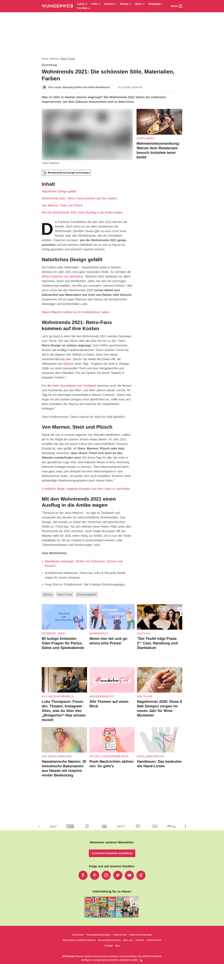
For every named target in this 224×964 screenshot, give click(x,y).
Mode (138, 4)
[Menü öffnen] (180, 6)
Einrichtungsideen (86, 594)
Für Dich (82, 8)
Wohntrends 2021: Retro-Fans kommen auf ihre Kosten (79, 198)
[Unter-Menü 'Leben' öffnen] (86, 4)
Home (45, 58)
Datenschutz (120, 934)
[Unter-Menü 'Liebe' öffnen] (99, 4)
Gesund (109, 4)
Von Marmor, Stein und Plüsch (62, 205)
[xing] (141, 875)
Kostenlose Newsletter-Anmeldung (112, 853)
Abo (117, 945)
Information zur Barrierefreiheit (79, 940)
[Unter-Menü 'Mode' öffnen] (143, 4)
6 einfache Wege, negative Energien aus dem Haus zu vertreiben (86, 488)
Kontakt (109, 945)
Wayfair (68, 363)
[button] (87, 198)
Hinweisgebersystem (109, 940)
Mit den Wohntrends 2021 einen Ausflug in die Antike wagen (82, 212)
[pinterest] (94, 875)
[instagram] (106, 875)
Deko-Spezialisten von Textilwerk (74, 385)
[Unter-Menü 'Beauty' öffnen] (130, 4)
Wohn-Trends (67, 58)
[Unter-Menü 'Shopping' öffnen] (161, 4)
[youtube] (129, 875)
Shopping (154, 4)
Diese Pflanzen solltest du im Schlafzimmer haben (75, 312)
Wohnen (54, 58)
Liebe (94, 4)
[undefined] (116, 829)
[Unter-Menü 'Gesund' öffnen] (115, 4)
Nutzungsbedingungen (98, 934)
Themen (139, 940)
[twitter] (117, 875)
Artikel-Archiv (154, 940)
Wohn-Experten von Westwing (62, 276)
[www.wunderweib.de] (58, 6)
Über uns (128, 940)
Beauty (124, 4)
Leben (81, 4)
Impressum (78, 934)
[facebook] (83, 875)
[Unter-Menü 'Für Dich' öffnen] (89, 8)
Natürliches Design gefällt (59, 191)
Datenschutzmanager (140, 934)
